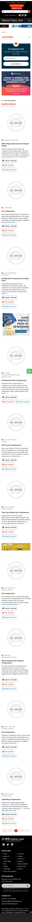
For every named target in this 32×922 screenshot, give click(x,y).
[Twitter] (22, 15)
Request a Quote (10, 170)
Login (6, 15)
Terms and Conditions (9, 871)
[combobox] (5, 11)
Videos (5, 859)
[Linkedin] (25, 15)
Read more (23, 157)
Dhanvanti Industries (10, 140)
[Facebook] (19, 15)
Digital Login (21, 3)
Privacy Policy (22, 866)
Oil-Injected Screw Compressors (14, 380)
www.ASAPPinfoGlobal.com (10, 904)
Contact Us (21, 859)
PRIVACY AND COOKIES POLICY (23, 888)
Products (20, 856)
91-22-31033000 (11, 3)
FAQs (4, 864)
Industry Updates (23, 864)
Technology (6, 869)
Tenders (5, 866)
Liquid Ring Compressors (11, 799)
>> (28, 830)
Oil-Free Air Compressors (11, 445)
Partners (20, 869)
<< (4, 830)
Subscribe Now (16, 5)
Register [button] (12, 15)
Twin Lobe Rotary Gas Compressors (15, 512)
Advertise (16, 8)
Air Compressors (8, 211)
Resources (21, 854)
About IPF (6, 856)
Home (3, 32)
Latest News (7, 861)
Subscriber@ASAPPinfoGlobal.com (12, 901)
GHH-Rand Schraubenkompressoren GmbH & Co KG (11, 375)
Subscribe (15, 64)
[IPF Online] (13, 20)
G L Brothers (7, 208)
